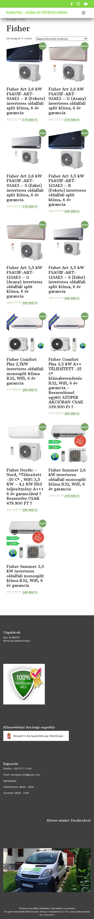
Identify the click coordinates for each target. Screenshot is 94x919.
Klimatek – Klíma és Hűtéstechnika (37, 12)
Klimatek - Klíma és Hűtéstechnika (46, 911)
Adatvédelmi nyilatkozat (63, 908)
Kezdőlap (12, 19)
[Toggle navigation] (83, 13)
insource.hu (49, 914)
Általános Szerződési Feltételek (34, 908)
